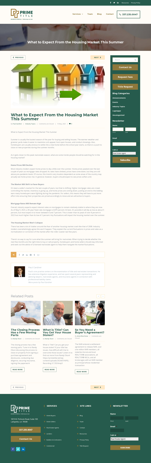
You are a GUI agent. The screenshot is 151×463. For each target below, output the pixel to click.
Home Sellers (51, 422)
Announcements (119, 98)
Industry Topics (30, 124)
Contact (110, 14)
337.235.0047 (130, 14)
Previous (19, 57)
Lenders (49, 434)
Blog (99, 14)
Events (115, 102)
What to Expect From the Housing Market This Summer (54, 116)
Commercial (50, 446)
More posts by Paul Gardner (40, 282)
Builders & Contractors (54, 440)
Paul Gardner (17, 124)
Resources (125, 3)
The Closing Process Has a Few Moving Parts (25, 332)
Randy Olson (17, 339)
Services (77, 14)
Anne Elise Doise (82, 336)
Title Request (125, 86)
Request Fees (125, 76)
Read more (18, 369)
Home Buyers (51, 416)
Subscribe (125, 160)
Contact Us (125, 67)
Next (96, 57)
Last (126, 132)
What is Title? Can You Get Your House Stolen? (57, 332)
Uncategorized (118, 115)
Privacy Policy (135, 3)
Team (90, 14)
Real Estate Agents (53, 428)
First (114, 132)
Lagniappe (117, 111)
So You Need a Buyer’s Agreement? (89, 331)
